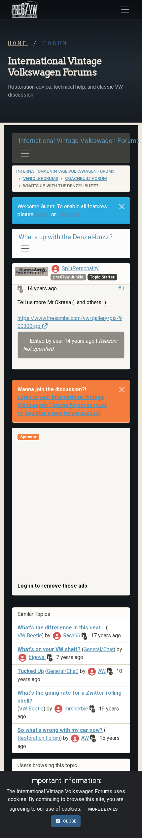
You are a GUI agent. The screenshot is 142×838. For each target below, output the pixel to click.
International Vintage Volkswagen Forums (65, 171)
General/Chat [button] (99, 649)
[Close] (122, 206)
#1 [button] (121, 288)
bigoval (37, 657)
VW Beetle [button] (30, 635)
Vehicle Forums (40, 178)
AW (102, 671)
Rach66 (71, 635)
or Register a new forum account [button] (59, 413)
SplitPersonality (80, 268)
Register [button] (69, 214)
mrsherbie (76, 709)
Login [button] (42, 214)
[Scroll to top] (129, 827)
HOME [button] (18, 43)
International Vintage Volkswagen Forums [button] (79, 141)
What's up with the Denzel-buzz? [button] (65, 237)
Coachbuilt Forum (86, 178)
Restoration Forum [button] (39, 738)
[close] (122, 389)
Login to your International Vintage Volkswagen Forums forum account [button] (62, 401)
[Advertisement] (71, 511)
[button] (23, 9)
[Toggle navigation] (25, 153)
